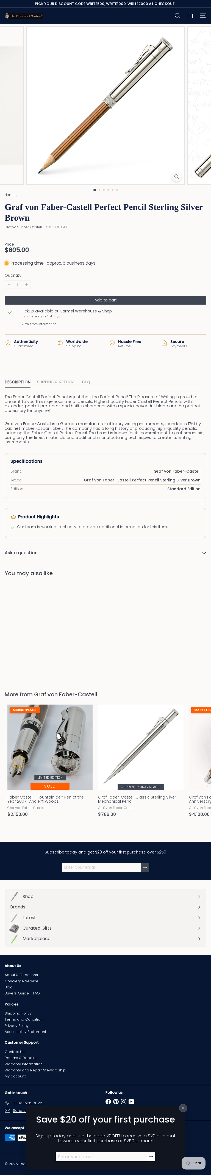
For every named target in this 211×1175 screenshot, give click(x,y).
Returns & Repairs (21, 1057)
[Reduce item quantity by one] (9, 284)
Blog (9, 987)
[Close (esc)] (183, 1108)
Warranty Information (24, 1064)
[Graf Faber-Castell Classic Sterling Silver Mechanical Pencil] (140, 762)
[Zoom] (176, 176)
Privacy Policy (17, 1025)
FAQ (86, 382)
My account (15, 1076)
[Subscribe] (151, 1156)
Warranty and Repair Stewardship (35, 1070)
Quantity (13, 275)
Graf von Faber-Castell (65, 694)
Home (10, 194)
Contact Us (14, 1051)
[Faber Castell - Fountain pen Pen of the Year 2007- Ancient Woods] (50, 762)
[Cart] (190, 16)
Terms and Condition (24, 1019)
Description (17, 382)
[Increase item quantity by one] (26, 284)
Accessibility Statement (25, 1031)
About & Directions (21, 974)
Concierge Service (21, 981)
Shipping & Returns (56, 382)
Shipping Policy (18, 1013)
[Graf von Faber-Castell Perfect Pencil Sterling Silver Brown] (39, 630)
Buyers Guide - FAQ (22, 993)
